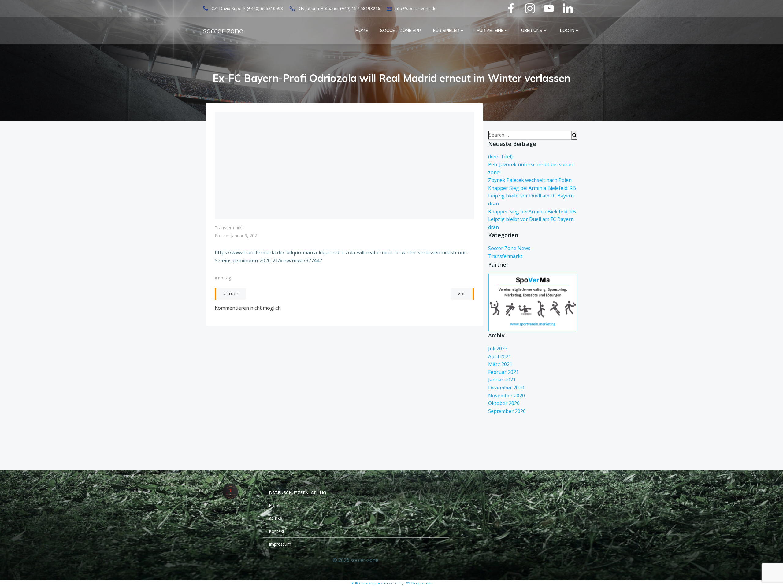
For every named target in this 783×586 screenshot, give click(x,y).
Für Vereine (490, 30)
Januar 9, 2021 (245, 235)
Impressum (280, 544)
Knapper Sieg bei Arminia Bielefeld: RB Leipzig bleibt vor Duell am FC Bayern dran (532, 196)
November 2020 (506, 395)
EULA (274, 505)
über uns (531, 30)
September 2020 (507, 411)
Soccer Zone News (509, 248)
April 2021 (499, 356)
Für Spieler (446, 30)
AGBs (274, 518)
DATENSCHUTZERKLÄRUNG (297, 493)
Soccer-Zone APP (400, 30)
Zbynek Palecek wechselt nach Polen (530, 180)
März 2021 (500, 364)
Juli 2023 (497, 348)
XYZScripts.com (419, 583)
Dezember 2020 (506, 387)
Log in (567, 30)
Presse (221, 235)
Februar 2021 (503, 372)
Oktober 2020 (504, 403)
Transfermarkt (229, 227)
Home (361, 30)
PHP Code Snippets (367, 583)
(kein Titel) (500, 156)
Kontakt (276, 531)
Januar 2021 (502, 379)
